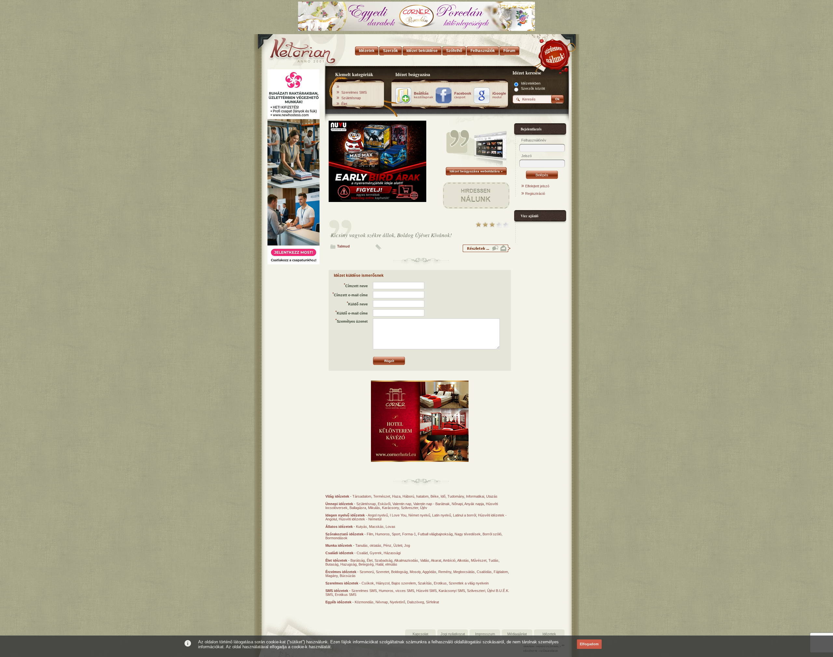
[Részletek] (486, 251)
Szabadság (383, 560)
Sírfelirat (432, 602)
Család (362, 553)
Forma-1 (409, 534)
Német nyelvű (419, 515)
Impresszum (485, 634)
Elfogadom (589, 644)
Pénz (387, 545)
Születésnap (351, 98)
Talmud (343, 246)
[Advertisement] (293, 365)
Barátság (357, 560)
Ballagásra (357, 508)
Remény (444, 572)
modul (499, 95)
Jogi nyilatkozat (453, 634)
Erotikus (440, 583)
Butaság (331, 564)
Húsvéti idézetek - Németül (360, 519)
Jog (407, 545)
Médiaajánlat (517, 634)
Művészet (478, 560)
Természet (381, 496)
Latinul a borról (464, 515)
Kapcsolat (420, 634)
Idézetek (549, 634)
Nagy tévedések (468, 534)
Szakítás (425, 583)
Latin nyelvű (441, 515)
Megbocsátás (464, 572)
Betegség (366, 564)
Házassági (392, 553)
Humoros (382, 534)
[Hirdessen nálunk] (554, 53)
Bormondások (336, 538)
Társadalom (361, 496)
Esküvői (384, 504)
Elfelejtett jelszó (537, 186)
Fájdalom (501, 572)
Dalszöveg (415, 602)
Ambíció (449, 560)
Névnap (382, 602)
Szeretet (382, 572)
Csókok (368, 583)
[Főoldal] (293, 48)
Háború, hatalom (416, 496)
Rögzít (389, 361)
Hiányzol (382, 583)
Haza (396, 496)
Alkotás (463, 560)
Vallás (424, 560)
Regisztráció (535, 193)
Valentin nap (401, 504)
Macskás (376, 527)
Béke (434, 496)
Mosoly (415, 572)
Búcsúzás (348, 576)
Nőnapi (457, 504)
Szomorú (367, 572)
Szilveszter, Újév (414, 508)
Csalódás (484, 572)
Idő (443, 496)
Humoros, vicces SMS (396, 591)
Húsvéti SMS (426, 591)
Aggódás (429, 572)
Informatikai (475, 496)
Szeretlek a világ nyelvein (469, 583)
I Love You (398, 515)
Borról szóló (492, 534)
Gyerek (376, 553)
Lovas (390, 527)
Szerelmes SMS (354, 92)
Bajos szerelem (403, 583)
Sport (396, 534)
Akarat (436, 560)
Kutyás (361, 527)
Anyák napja (474, 504)
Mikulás (374, 508)
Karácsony (390, 508)
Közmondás (364, 602)
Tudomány (455, 496)
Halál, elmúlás (386, 564)
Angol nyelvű (378, 515)
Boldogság (399, 572)
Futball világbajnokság (435, 534)
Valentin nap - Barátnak (431, 504)
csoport (462, 95)
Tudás (493, 560)
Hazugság (348, 564)
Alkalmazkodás (406, 560)
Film (370, 534)
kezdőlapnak (423, 95)
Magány (331, 576)
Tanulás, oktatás (368, 545)
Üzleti (397, 545)
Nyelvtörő (397, 602)
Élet (344, 104)
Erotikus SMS (345, 595)
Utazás (492, 496)
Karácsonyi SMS (452, 591)
